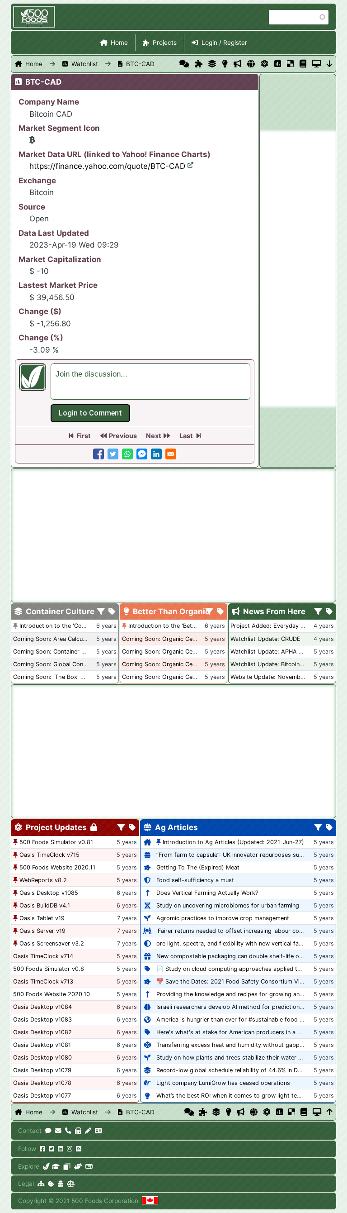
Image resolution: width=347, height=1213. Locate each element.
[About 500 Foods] (46, 1166)
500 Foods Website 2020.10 (51, 994)
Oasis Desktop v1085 (48, 892)
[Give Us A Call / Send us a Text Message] (68, 1130)
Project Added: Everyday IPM (270, 625)
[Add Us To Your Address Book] (98, 1130)
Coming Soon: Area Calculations (57, 638)
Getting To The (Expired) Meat (197, 867)
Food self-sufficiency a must (195, 880)
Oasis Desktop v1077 (42, 1095)
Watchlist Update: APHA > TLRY (274, 651)
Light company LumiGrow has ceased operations (223, 1082)
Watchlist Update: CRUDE (265, 638)
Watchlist (84, 63)
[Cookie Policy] (51, 1183)
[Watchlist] (277, 63)
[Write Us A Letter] (88, 1130)
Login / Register (224, 42)
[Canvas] (66, 1166)
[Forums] (184, 63)
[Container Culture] (212, 63)
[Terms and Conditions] (71, 1183)
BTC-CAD (140, 63)
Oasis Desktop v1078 (42, 1082)
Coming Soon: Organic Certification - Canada (183, 676)
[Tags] (112, 612)
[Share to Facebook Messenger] (141, 454)
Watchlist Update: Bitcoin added (274, 664)
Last (186, 435)
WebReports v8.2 (43, 880)
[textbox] (150, 381)
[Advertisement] (298, 269)
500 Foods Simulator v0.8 (48, 968)
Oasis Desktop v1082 (42, 1032)
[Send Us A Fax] (78, 1130)
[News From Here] (237, 63)
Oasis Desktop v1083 (42, 1019)
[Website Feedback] (48, 1130)
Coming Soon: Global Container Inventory (69, 664)
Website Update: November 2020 (276, 676)
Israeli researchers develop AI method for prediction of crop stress (248, 1006)
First (83, 435)
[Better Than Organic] (225, 63)
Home (119, 42)
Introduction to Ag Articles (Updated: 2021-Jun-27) (233, 842)
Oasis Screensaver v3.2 (51, 943)
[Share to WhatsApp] (127, 454)
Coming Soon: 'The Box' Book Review (64, 676)
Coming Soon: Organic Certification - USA (179, 651)
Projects (165, 42)
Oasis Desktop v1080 (42, 1057)
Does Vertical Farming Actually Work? (207, 892)
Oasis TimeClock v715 (49, 854)
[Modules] (132, 828)
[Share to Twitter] (113, 454)
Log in (90, 413)
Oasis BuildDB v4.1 (44, 905)
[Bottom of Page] (329, 63)
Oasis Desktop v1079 (42, 1070)
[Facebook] (42, 1148)
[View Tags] (329, 612)
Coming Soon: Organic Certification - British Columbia (196, 664)
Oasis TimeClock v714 (43, 956)
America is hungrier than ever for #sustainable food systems (239, 1019)
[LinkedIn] (60, 1148)
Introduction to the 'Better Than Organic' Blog (190, 625)
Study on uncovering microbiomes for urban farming (227, 905)
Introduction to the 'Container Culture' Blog (78, 625)
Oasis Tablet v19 (42, 918)
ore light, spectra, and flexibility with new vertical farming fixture (244, 943)
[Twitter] (51, 1148)
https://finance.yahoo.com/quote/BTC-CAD (107, 166)
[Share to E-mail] (170, 454)
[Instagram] (69, 1148)
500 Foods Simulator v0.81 (56, 842)
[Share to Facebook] (98, 454)
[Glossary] (303, 63)
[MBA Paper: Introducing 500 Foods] (56, 1166)
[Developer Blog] (88, 1166)
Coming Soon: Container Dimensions (63, 651)
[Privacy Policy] (60, 1183)
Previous (123, 435)
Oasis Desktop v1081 (42, 1044)
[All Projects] (198, 63)
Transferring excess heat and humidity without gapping (232, 1044)
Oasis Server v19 (42, 930)
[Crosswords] (290, 63)
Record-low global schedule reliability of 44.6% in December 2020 (247, 1070)
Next (153, 435)
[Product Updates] (264, 63)
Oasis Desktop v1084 (42, 1006)
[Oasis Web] (316, 63)
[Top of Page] (329, 1112)
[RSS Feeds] (78, 1148)
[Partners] (78, 1166)
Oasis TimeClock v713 (43, 981)
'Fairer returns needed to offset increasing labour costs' (232, 930)
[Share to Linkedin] (156, 454)
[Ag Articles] (251, 63)
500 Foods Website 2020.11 (57, 867)
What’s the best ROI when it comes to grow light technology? (240, 1095)
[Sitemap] (41, 1183)
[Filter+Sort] (101, 612)
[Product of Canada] (150, 1200)
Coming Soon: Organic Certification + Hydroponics (191, 638)
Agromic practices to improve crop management (222, 918)
